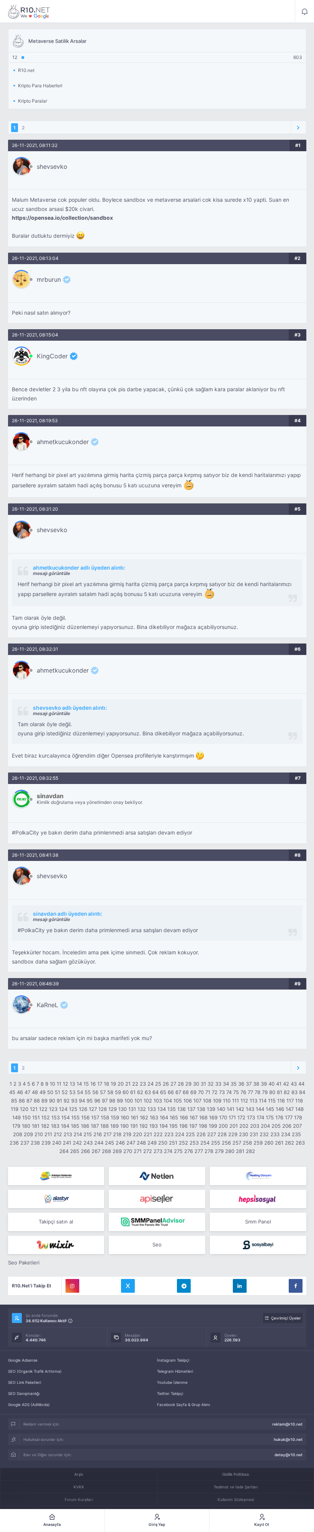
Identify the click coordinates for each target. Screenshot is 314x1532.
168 (203, 1117)
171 (232, 1117)
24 (150, 1084)
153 (55, 1117)
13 (72, 1084)
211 (48, 1134)
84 (302, 1092)
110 (227, 1101)
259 (258, 1143)
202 (244, 1126)
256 (226, 1143)
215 (87, 1134)
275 (178, 1151)
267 (96, 1151)
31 (203, 1084)
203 (254, 1126)
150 (26, 1117)
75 (236, 1092)
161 (134, 1117)
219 (127, 1134)
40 (271, 1084)
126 (83, 1109)
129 (112, 1109)
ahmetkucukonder (63, 442)
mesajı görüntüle (51, 573)
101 (138, 1101)
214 (78, 1134)
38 (256, 1084)
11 (59, 1084)
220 (137, 1134)
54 (80, 1092)
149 (16, 1117)
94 (82, 1101)
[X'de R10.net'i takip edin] (128, 1286)
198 (203, 1126)
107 (197, 1101)
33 (218, 1084)
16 (93, 1084)
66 (171, 1092)
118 (299, 1101)
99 (120, 1101)
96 (97, 1101)
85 (14, 1101)
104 (168, 1101)
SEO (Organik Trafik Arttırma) (35, 1371)
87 (29, 1101)
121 (34, 1109)
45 (12, 1092)
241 (67, 1143)
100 (128, 1101)
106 (187, 1101)
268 (106, 1151)
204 (265, 1126)
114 (263, 1101)
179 (16, 1126)
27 (173, 1084)
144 (260, 1109)
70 (201, 1092)
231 (254, 1134)
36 (241, 1084)
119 (14, 1109)
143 (250, 1109)
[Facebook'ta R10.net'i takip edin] (296, 1286)
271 (138, 1151)
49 (42, 1092)
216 (97, 1134)
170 (223, 1117)
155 (75, 1117)
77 (250, 1092)
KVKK (79, 1487)
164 (164, 1117)
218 (117, 1134)
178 (298, 1117)
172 (241, 1117)
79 (265, 1092)
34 (226, 1084)
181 (35, 1126)
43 (294, 1084)
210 (38, 1134)
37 (249, 1084)
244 (98, 1143)
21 (128, 1084)
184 (65, 1126)
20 (121, 1084)
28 (181, 1084)
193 (153, 1126)
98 (112, 1101)
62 (140, 1092)
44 (301, 1084)
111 (235, 1101)
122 (43, 1109)
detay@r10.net (289, 1454)
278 (208, 1151)
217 (107, 1134)
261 (279, 1143)
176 (279, 1117)
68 (186, 1092)
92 (67, 1101)
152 (45, 1117)
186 (85, 1126)
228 (222, 1134)
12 (65, 1084)
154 (65, 1117)
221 (148, 1134)
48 (35, 1092)
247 (130, 1143)
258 (247, 1143)
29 (188, 1084)
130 (122, 1109)
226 (201, 1134)
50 (50, 1092)
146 (280, 1109)
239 (46, 1143)
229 (232, 1134)
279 (219, 1151)
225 (190, 1134)
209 (28, 1134)
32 (211, 1084)
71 (207, 1092)
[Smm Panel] (157, 1199)
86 (22, 1101)
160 (125, 1117)
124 (63, 1109)
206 (286, 1126)
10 (52, 1084)
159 (115, 1117)
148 (299, 1109)
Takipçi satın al (56, 1221)
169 (213, 1117)
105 (177, 1101)
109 (217, 1101)
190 (124, 1126)
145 (270, 1109)
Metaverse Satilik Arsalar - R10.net (29, 11)
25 (158, 1084)
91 (59, 1101)
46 (20, 1092)
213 (68, 1134)
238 (35, 1143)
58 (110, 1092)
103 (158, 1101)
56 (95, 1092)
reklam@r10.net (287, 1424)
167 (194, 1117)
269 (117, 1151)
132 (141, 1109)
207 (297, 1126)
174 (260, 1117)
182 (45, 1126)
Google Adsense (23, 1360)
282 (250, 1151)
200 (223, 1126)
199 (213, 1126)
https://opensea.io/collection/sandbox (62, 218)
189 (114, 1126)
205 (276, 1126)
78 (257, 1092)
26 (166, 1084)
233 (275, 1134)
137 (191, 1109)
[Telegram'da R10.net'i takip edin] (184, 1286)
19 (113, 1084)
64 (155, 1092)
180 (26, 1126)
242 (77, 1143)
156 (85, 1117)
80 (272, 1092)
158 (105, 1117)
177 (289, 1117)
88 (37, 1101)
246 (120, 1143)
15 (86, 1084)
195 (173, 1126)
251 (173, 1143)
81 (279, 1092)
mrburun (49, 279)
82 (287, 1092)
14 (79, 1084)
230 (243, 1134)
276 (188, 1151)
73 (222, 1092)
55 (88, 1092)
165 (174, 1117)
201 (233, 1126)
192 (143, 1126)
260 (268, 1143)
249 (152, 1143)
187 (95, 1126)
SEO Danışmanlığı (23, 1393)
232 (264, 1134)
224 (179, 1134)
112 (244, 1101)
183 (55, 1126)
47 (27, 1092)
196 (183, 1126)
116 (281, 1101)
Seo (157, 1244)
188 (104, 1126)
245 (109, 1143)
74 (229, 1092)
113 (253, 1101)
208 (17, 1134)
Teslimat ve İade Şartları (236, 1487)
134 (161, 1109)
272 (147, 1151)
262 (289, 1143)
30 (196, 1084)
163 (154, 1117)
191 (134, 1126)
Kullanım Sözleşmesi (236, 1499)
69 (193, 1092)
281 (240, 1151)
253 (194, 1143)
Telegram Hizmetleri (175, 1371)
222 (158, 1134)
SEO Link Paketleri (24, 1382)
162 (144, 1117)
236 (14, 1143)
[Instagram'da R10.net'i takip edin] (72, 1286)
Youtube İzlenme (172, 1382)
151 (36, 1117)
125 (73, 1109)
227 (211, 1134)
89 (44, 1101)
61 (133, 1092)
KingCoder (52, 356)
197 (193, 1126)
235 (296, 1134)
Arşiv (78, 1474)
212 (58, 1134)
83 (294, 1092)
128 (102, 1109)
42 (286, 1084)
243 (88, 1143)
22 (135, 1084)
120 (24, 1109)
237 (24, 1143)
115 (272, 1101)
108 (207, 1101)
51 (57, 1092)
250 (162, 1143)
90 (52, 1101)
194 (163, 1126)
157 (95, 1117)
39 (264, 1084)
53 (72, 1092)
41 (278, 1084)
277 (199, 1151)
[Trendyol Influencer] (56, 1245)
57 (103, 1092)
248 (141, 1143)
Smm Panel (258, 1221)
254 (204, 1143)
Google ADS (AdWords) (29, 1404)
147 (290, 1109)
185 (75, 1126)
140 (221, 1109)
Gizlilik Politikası (235, 1474)
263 (300, 1143)
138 (201, 1109)
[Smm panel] (157, 1222)
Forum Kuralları (79, 1499)
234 (285, 1134)
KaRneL (47, 1005)
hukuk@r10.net (288, 1439)
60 (126, 1092)
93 (74, 1101)
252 (183, 1143)
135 (171, 1109)
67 (178, 1092)
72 (215, 1092)
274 (168, 1151)
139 (211, 1109)
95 (90, 1101)
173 (251, 1117)
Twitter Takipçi (170, 1393)
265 (74, 1151)
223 (168, 1134)
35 (234, 1084)
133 (151, 1109)
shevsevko (52, 166)
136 (181, 1109)
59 (118, 1092)
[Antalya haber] (56, 1176)
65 (163, 1092)
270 (127, 1151)
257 (236, 1143)
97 (105, 1101)
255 (215, 1143)
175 (270, 1117)
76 (243, 1092)
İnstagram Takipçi (173, 1360)
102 (148, 1101)
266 (85, 1151)
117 (290, 1101)
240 (56, 1143)
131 (132, 1109)
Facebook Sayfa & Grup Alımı (183, 1404)
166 (184, 1117)
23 (143, 1084)
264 (64, 1151)
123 (53, 1109)
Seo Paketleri (23, 1262)
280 (229, 1151)
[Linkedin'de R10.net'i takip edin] (240, 1286)
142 (240, 1109)
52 (65, 1092)
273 (158, 1151)
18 (106, 1084)
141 (230, 1109)
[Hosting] (157, 1176)
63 (148, 1092)
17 (99, 1084)
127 (93, 1109)
